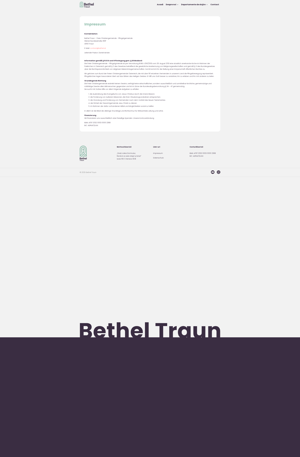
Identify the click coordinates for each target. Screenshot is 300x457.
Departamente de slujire (193, 4)
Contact (214, 4)
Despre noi (171, 4)
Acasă (160, 4)
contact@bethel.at (98, 48)
